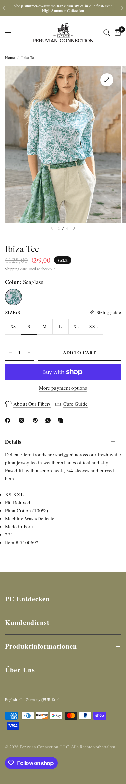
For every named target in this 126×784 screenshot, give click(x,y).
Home (10, 57)
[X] (23, 420)
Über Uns (20, 670)
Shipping (12, 268)
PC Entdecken (27, 599)
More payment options (63, 388)
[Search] (106, 32)
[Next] (74, 228)
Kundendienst (27, 622)
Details (13, 441)
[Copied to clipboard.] (62, 420)
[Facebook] (9, 420)
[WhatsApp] (49, 420)
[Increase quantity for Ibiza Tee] (29, 352)
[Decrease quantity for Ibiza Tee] (10, 352)
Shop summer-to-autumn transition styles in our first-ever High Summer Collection (63, 8)
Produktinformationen (41, 646)
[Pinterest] (37, 420)
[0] (116, 32)
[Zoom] (106, 79)
